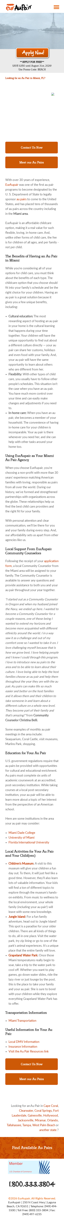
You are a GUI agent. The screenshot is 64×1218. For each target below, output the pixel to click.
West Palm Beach (43, 1125)
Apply (32, 53)
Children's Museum (21, 863)
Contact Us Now (31, 147)
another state (48, 1130)
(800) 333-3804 (38, 1210)
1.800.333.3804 (32, 1184)
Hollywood (50, 1115)
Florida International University (29, 842)
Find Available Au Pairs (32, 1148)
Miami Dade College (22, 832)
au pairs (21, 199)
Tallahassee (14, 1125)
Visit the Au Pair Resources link (29, 1051)
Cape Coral (51, 1105)
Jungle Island (17, 916)
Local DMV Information (24, 1041)
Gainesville (35, 1115)
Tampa (26, 1125)
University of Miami (21, 837)
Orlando (52, 1120)
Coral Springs (43, 1110)
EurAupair (11, 184)
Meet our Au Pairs (31, 162)
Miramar (40, 1120)
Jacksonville (25, 1120)
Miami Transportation (22, 1020)
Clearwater (26, 1110)
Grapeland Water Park (23, 955)
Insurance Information (23, 1046)
